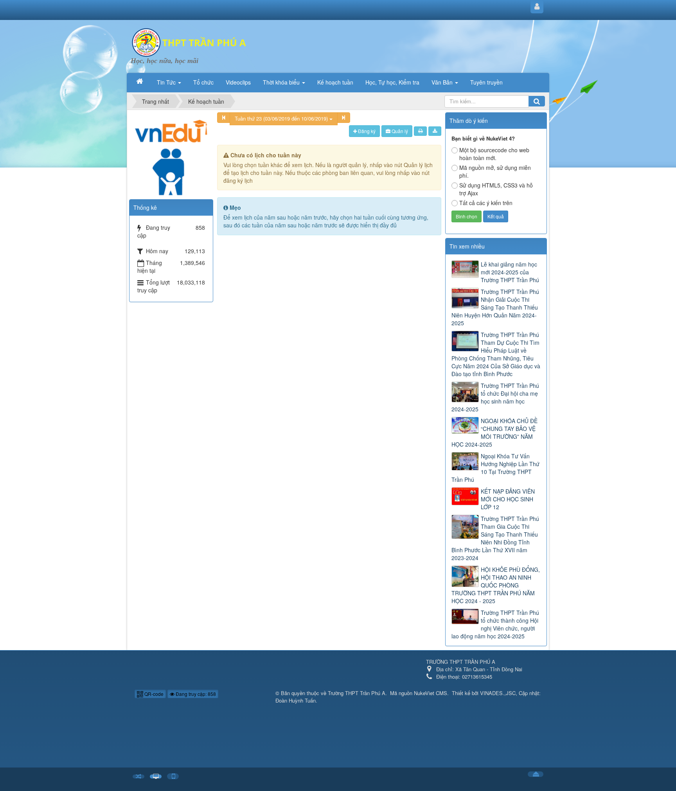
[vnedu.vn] (170, 153)
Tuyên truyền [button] (486, 82)
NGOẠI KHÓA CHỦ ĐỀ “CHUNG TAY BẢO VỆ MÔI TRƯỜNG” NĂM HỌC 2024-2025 (494, 432)
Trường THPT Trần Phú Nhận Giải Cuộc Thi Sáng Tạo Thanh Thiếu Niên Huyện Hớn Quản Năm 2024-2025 (495, 307)
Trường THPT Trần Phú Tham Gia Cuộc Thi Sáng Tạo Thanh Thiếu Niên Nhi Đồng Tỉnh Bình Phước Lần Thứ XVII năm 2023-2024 (495, 538)
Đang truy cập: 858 (195, 693)
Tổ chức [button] (203, 82)
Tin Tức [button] (167, 82)
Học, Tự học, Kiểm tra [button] (392, 82)
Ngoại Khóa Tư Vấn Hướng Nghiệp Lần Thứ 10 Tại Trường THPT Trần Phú (495, 467)
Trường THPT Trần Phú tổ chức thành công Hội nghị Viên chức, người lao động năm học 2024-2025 (495, 624)
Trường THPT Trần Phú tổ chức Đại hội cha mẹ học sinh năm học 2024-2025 (495, 397)
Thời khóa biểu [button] (282, 82)
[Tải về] (434, 131)
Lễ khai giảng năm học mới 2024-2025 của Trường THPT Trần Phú (510, 272)
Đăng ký (366, 131)
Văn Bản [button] (442, 82)
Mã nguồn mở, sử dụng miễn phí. (495, 171)
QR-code (153, 693)
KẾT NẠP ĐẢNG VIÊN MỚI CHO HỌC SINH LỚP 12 (508, 499)
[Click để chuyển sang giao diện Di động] (173, 776)
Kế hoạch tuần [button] (335, 82)
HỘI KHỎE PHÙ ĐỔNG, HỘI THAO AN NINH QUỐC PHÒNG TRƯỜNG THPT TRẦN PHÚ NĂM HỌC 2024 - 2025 (495, 585)
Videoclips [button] (238, 82)
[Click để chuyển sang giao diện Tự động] (138, 777)
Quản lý (399, 131)
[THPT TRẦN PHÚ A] (189, 41)
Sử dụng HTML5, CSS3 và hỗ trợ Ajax (496, 189)
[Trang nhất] (140, 81)
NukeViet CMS (430, 693)
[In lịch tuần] (420, 131)
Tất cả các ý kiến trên (485, 203)
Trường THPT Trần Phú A (356, 693)
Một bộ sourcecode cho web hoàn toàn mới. (494, 154)
